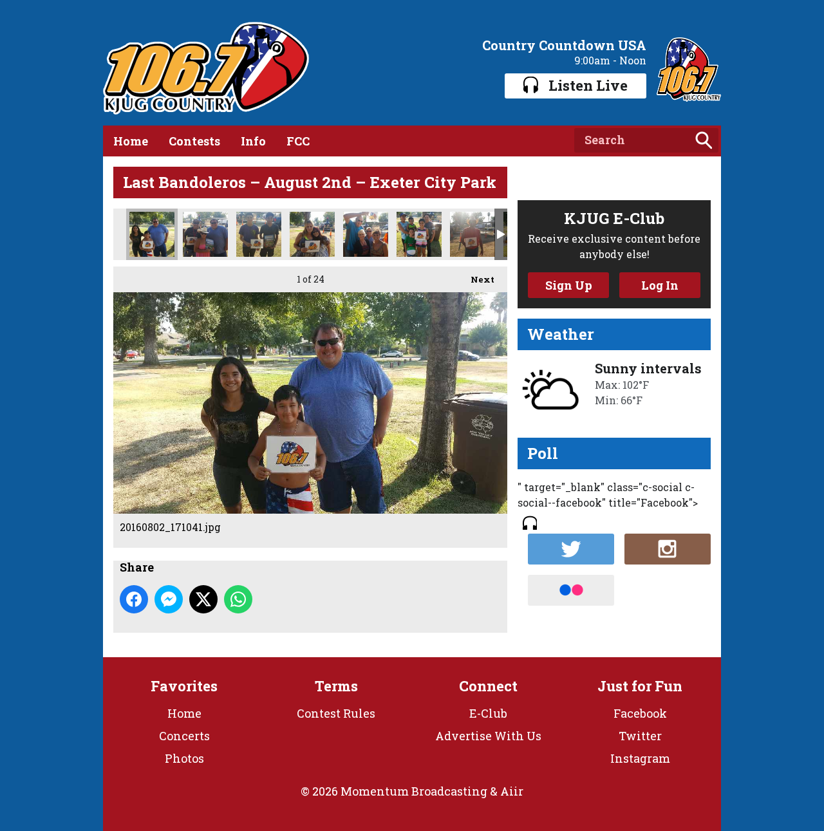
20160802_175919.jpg (472, 234)
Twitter (640, 735)
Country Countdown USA (564, 45)
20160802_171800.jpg (205, 234)
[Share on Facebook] (134, 599)
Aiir (511, 791)
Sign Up (568, 285)
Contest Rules (336, 713)
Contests (194, 141)
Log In (660, 285)
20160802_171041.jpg (151, 234)
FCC (298, 141)
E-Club (488, 713)
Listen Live (588, 85)
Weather (560, 334)
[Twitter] (571, 549)
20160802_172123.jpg (258, 234)
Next (476, 279)
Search (703, 140)
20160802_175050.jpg (419, 234)
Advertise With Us (488, 735)
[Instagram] (667, 549)
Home (130, 141)
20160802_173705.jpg (365, 234)
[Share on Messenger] (168, 599)
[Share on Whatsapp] (238, 599)
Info (253, 141)
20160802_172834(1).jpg (312, 234)
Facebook (640, 713)
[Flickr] (571, 590)
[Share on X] (203, 599)
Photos (184, 758)
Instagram (640, 758)
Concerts (184, 735)
